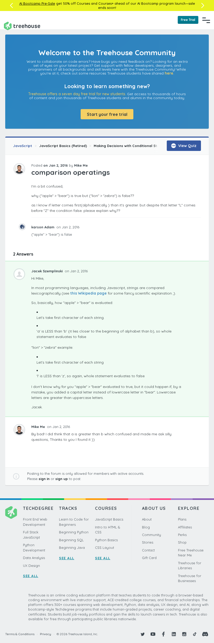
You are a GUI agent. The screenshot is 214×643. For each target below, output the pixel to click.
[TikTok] (194, 634)
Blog (146, 527)
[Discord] (205, 634)
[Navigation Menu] (206, 20)
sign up (61, 479)
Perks (182, 535)
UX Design (31, 565)
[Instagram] (184, 634)
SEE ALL (30, 576)
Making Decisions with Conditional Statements (134, 146)
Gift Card (149, 558)
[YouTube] (153, 634)
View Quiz (187, 145)
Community (151, 535)
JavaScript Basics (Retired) (63, 146)
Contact (148, 550)
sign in (44, 479)
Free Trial (188, 20)
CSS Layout (104, 547)
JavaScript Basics (109, 519)
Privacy (45, 634)
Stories (147, 542)
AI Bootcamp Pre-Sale (37, 3)
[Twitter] (142, 634)
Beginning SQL (71, 540)
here (169, 73)
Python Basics (106, 540)
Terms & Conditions (19, 634)
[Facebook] (163, 634)
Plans (182, 519)
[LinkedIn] (173, 634)
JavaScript (22, 146)
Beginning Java (72, 547)
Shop (182, 542)
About (147, 519)
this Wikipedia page (88, 293)
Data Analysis (34, 558)
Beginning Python (73, 532)
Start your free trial (107, 114)
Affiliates (185, 527)
